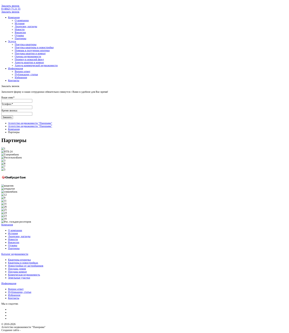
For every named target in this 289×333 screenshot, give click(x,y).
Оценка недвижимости (28, 56)
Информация (15, 68)
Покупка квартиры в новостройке (34, 47)
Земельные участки (19, 277)
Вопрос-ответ (22, 71)
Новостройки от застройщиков (25, 265)
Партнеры (20, 38)
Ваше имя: (8, 97)
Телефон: (7, 104)
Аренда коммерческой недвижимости (36, 65)
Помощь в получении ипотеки (32, 50)
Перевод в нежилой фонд (29, 59)
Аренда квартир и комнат (29, 62)
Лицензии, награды (26, 26)
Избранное (21, 77)
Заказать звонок (10, 5)
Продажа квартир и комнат (30, 53)
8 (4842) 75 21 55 (10, 8)
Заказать (7, 117)
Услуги (12, 41)
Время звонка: (9, 110)
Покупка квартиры (25, 44)
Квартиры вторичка (19, 259)
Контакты (13, 80)
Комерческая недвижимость (24, 274)
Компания (14, 17)
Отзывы (19, 35)
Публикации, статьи (26, 74)
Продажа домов (17, 268)
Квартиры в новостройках (23, 262)
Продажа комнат (17, 271)
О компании (22, 20)
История (19, 23)
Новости (20, 29)
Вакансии (20, 32)
